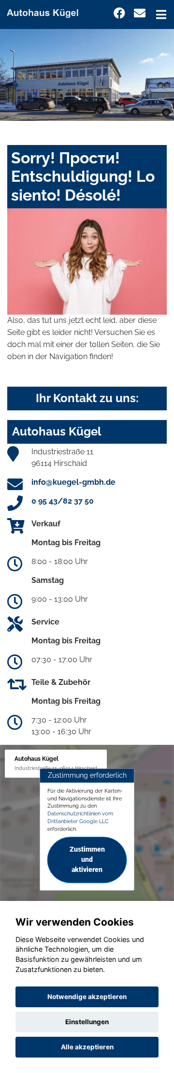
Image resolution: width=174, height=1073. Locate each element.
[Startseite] (47, 11)
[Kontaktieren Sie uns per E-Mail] (139, 13)
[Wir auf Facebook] (119, 13)
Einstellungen (87, 1022)
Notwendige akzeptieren (87, 996)
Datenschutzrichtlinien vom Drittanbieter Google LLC (80, 817)
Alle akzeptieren (87, 1047)
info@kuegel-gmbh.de (73, 482)
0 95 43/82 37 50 (62, 501)
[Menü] (161, 14)
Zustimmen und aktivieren (87, 860)
